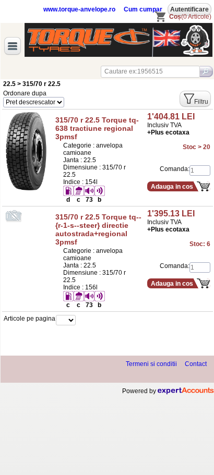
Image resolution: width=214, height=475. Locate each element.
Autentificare (189, 9)
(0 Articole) (190, 16)
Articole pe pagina (29, 318)
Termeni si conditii (151, 364)
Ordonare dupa (24, 93)
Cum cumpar (143, 9)
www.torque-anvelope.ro (79, 9)
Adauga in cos (172, 186)
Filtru (201, 101)
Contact (196, 364)
